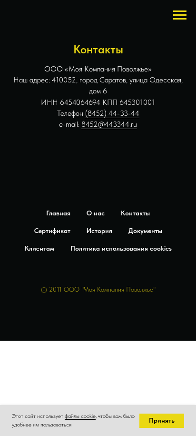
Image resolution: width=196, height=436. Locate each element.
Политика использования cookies (121, 248)
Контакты (135, 213)
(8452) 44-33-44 (112, 113)
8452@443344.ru (109, 124)
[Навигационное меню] (179, 15)
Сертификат (52, 230)
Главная (58, 213)
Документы (145, 230)
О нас (96, 213)
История (99, 230)
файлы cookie (80, 416)
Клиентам (39, 248)
